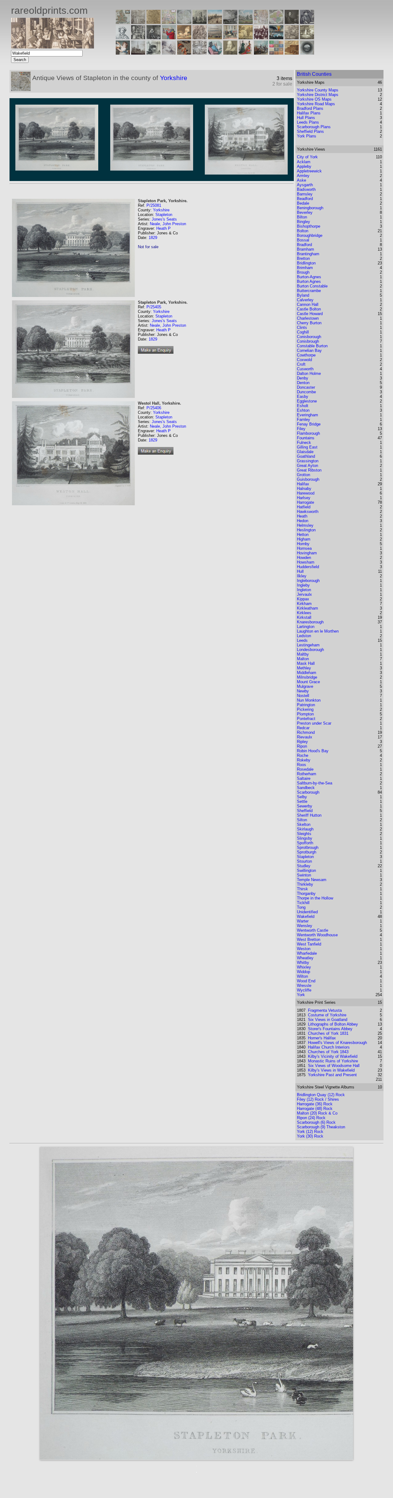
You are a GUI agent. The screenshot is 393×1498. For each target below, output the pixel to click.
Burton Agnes (309, 281)
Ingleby (303, 585)
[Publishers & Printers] (138, 37)
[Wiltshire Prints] (246, 22)
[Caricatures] (169, 37)
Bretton (303, 258)
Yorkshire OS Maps (314, 99)
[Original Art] (246, 37)
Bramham (305, 249)
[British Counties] (123, 22)
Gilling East (307, 447)
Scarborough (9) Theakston (321, 1127)
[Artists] (292, 22)
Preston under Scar (314, 723)
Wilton (302, 976)
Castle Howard (310, 313)
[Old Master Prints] (292, 37)
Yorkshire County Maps (317, 90)
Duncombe (306, 392)
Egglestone (307, 401)
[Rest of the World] (184, 22)
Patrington (306, 705)
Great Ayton (307, 465)
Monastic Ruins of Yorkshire (333, 1061)
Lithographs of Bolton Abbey (333, 1024)
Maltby (303, 654)
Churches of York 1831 (328, 1033)
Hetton (303, 534)
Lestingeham (308, 645)
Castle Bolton (309, 309)
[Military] (261, 53)
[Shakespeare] (230, 53)
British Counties (314, 74)
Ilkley (301, 576)
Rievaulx (304, 737)
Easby (302, 396)
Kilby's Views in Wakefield (331, 1070)
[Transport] (230, 37)
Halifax (303, 484)
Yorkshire (173, 77)
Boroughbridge (309, 235)
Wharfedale (307, 953)
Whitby (303, 962)
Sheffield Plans (310, 131)
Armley (303, 175)
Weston (303, 948)
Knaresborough (310, 622)
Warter (303, 921)
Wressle (304, 985)
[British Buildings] (200, 22)
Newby (303, 691)
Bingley (303, 221)
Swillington (306, 870)
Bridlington (306, 263)
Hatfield (303, 507)
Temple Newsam (311, 879)
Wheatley (305, 958)
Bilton (302, 217)
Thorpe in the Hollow (315, 898)
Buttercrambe (309, 290)
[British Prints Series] (138, 22)
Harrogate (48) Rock (315, 1108)
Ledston (304, 635)
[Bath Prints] (230, 22)
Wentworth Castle (312, 930)
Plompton (305, 714)
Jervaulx (304, 594)
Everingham (307, 415)
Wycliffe (304, 990)
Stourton (304, 861)
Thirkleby (305, 884)
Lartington (305, 626)
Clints (302, 327)
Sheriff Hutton (309, 815)
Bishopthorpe (308, 226)
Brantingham (308, 254)
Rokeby (303, 760)
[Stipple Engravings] (123, 53)
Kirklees (304, 612)
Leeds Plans (308, 122)
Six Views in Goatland (327, 1019)
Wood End (306, 981)
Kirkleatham (307, 608)
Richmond (306, 732)
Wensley (304, 925)
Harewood (305, 493)
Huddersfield (308, 566)
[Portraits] (200, 37)
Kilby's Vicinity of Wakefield (332, 1056)
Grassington (307, 461)
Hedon (302, 520)
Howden (304, 557)
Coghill (303, 332)
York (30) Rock (310, 1136)
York (301, 994)
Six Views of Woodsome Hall (334, 1065)
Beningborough (310, 208)
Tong (301, 907)
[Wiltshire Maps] (261, 22)
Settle (302, 801)
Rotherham (306, 774)
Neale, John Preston (168, 223)
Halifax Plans (309, 113)
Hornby (303, 543)
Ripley (302, 741)
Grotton (303, 474)
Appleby (304, 166)
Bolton (302, 231)
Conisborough (309, 336)
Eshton (303, 410)
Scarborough (308, 792)
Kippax (303, 599)
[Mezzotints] (307, 37)
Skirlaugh (305, 829)
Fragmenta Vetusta (325, 1010)
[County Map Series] (153, 22)
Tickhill (303, 902)
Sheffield (305, 810)
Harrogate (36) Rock (315, 1104)
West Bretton (308, 939)
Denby (302, 378)
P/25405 (153, 307)
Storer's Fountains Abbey (330, 1028)
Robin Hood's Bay (313, 751)
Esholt (302, 405)
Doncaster (306, 387)
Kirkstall (304, 617)
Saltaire (303, 778)
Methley (304, 668)
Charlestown (308, 318)
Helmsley (305, 525)
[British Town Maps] (169, 22)
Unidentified (307, 912)
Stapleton (163, 214)
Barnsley (305, 194)
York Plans (306, 136)
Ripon (302, 746)
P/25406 (153, 408)
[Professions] (215, 53)
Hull (300, 571)
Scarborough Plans (314, 127)
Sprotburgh (306, 852)
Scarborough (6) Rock (316, 1122)
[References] (292, 53)
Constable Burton (312, 346)
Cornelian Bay (309, 350)
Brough (303, 272)
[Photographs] (261, 37)
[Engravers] (123, 37)
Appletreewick (309, 171)
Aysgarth (305, 185)
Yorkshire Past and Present (332, 1074)
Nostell (303, 695)
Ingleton (304, 589)
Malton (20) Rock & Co (317, 1113)
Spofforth (305, 843)
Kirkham (304, 603)
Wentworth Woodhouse (317, 935)
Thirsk (302, 889)
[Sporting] (215, 37)
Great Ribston (309, 470)
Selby (302, 797)
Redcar (303, 728)
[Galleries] (276, 37)
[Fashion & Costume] (246, 53)
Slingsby (304, 838)
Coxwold (304, 359)
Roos (301, 764)
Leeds (302, 640)
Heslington (306, 530)
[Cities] (215, 22)
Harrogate (305, 502)
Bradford (304, 244)
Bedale (303, 203)
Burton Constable (312, 286)
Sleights (304, 833)
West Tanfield (309, 944)
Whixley (304, 967)
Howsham (305, 562)
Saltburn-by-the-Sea (314, 783)
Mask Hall (306, 663)
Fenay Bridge (309, 424)
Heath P (163, 228)
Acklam (303, 162)
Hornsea (304, 548)
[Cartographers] (307, 22)
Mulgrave (305, 686)
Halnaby (304, 488)
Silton (302, 820)
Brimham (305, 267)
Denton (303, 382)
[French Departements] (276, 22)
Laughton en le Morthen (318, 631)
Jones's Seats (164, 219)
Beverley (305, 212)
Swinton (304, 875)
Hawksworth (307, 511)
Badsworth (306, 189)
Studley (303, 866)
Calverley (305, 300)
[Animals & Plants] (184, 37)
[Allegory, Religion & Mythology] (200, 53)
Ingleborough (308, 580)
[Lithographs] (153, 53)
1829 (153, 237)
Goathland (306, 456)
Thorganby (306, 893)
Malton (303, 659)
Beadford (305, 198)
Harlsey (303, 497)
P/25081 (153, 205)
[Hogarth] (153, 37)
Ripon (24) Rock (311, 1117)
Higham (303, 539)
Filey (301, 428)
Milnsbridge (307, 677)
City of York (307, 157)
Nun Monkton (309, 700)
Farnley (303, 419)
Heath (302, 516)
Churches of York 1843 (328, 1051)
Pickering (305, 709)
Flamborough (308, 433)
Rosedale (305, 769)
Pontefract (306, 718)
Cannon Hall (307, 304)
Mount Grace (308, 682)
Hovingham (307, 553)
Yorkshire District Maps (317, 94)
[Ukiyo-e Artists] (184, 53)
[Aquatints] (138, 53)
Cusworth (305, 369)
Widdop (303, 971)
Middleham (306, 672)
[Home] (52, 46)
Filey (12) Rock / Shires (318, 1099)
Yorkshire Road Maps (316, 104)
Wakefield (305, 916)
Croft (301, 364)
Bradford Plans (310, 108)
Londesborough (310, 649)
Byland (303, 295)
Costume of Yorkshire (327, 1015)
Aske (301, 180)
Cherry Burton (309, 323)
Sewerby (304, 806)
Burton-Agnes (309, 277)
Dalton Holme (309, 373)
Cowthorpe (306, 355)
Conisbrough (308, 341)
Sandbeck (306, 787)
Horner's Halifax (322, 1038)
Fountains (305, 438)
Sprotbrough (307, 847)
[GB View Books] (276, 53)
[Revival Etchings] (169, 53)
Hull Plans (306, 117)
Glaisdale (305, 451)
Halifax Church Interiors (329, 1047)
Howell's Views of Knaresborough (337, 1042)
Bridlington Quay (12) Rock (321, 1094)
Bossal (303, 240)
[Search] (307, 53)
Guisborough (308, 479)
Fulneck (304, 442)
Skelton (303, 824)
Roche (302, 755)
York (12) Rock (310, 1131)
